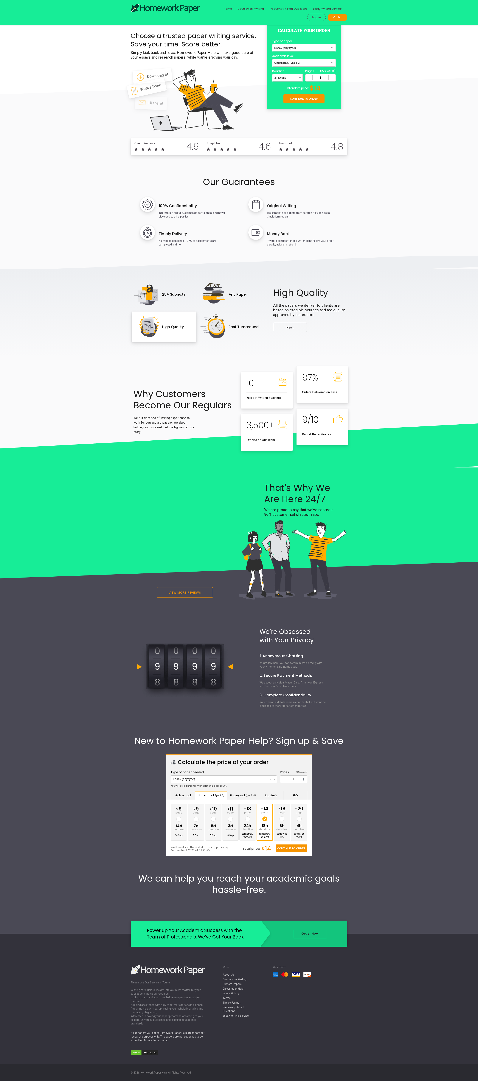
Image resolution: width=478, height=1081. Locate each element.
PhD (295, 795)
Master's (271, 795)
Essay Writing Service (327, 9)
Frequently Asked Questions (289, 9)
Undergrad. (211, 795)
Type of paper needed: (187, 772)
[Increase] (332, 77)
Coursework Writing (251, 9)
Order (337, 17)
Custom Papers (232, 984)
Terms (227, 997)
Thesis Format (231, 1002)
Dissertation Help (233, 988)
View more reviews (185, 592)
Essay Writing (231, 993)
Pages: (284, 772)
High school (183, 795)
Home (228, 9)
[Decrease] (309, 77)
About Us (228, 974)
